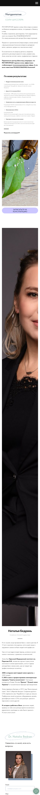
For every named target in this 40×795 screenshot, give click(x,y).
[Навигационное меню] (36, 3)
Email (7, 785)
